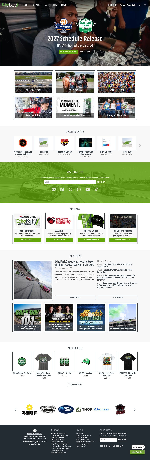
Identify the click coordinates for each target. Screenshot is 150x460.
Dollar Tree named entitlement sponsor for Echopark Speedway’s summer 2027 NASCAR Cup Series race (116, 277)
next (139, 144)
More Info (86, 52)
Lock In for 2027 (75, 90)
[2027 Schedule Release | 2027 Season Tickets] (75, 25)
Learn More (60, 240)
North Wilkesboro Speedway (59, 449)
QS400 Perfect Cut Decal (22, 373)
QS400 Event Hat (85, 373)
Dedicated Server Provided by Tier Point (34, 441)
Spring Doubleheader (117, 115)
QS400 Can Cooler (64, 373)
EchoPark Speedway (57, 439)
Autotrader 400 (33, 90)
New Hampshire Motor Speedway (61, 447)
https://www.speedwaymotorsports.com (35, 438)
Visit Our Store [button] (76, 385)
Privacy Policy (35, 443)
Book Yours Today (124, 240)
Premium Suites (33, 115)
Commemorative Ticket (75, 115)
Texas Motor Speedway (58, 452)
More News (118, 298)
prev (11, 144)
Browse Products (92, 240)
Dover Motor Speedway (58, 437)
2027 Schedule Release (75, 39)
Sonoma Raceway (56, 450)
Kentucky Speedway (57, 441)
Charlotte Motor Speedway (59, 435)
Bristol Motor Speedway (58, 433)
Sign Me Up (101, 182)
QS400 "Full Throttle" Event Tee (128, 374)
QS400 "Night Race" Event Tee (106, 374)
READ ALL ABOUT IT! (27, 240)
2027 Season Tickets (69, 52)
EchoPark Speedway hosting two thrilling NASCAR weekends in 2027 (74, 263)
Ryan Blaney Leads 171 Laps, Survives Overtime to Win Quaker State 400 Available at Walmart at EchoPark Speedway (117, 285)
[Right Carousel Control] (134, 411)
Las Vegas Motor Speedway (59, 443)
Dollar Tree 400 (117, 90)
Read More (76, 298)
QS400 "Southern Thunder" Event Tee (43, 374)
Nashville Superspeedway (58, 445)
